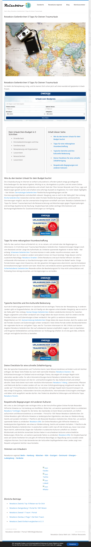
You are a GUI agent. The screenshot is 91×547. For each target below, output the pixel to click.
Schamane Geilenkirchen (20, 252)
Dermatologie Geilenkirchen (26, 192)
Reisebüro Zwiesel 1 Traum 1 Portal (23, 512)
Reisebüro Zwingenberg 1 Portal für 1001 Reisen (28, 508)
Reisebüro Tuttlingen (12, 411)
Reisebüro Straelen (29, 258)
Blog (67, 5)
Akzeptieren (72, 544)
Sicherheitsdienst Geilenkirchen (16, 268)
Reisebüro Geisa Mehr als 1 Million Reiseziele (68, 533)
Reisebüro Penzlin (11, 396)
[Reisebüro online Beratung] (17, 4)
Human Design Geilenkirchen (37, 312)
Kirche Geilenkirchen (12, 198)
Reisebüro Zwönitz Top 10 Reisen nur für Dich (27, 503)
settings (59, 545)
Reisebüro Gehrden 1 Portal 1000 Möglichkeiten (23, 530)
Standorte (40, 5)
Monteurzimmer (79, 5)
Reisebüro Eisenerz (63, 372)
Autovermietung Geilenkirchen (33, 320)
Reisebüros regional (55, 5)
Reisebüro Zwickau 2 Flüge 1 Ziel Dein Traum (27, 517)
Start (5, 11)
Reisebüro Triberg (60, 382)
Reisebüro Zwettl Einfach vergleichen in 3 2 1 (27, 521)
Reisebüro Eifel (35, 422)
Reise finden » (45, 118)
